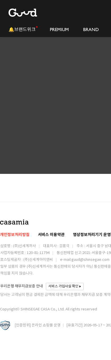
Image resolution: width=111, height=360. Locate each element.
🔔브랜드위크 (22, 29)
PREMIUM (59, 29)
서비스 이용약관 (51, 234)
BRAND (91, 29)
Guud (23, 13)
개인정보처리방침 (15, 234)
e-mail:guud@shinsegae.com (85, 260)
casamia (14, 222)
